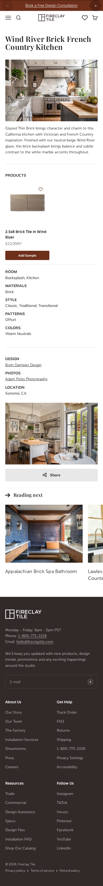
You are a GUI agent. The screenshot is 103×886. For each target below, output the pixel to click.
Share (55, 475)
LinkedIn (64, 848)
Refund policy (70, 870)
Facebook (65, 830)
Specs (10, 821)
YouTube (64, 839)
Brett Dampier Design (23, 365)
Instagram (65, 793)
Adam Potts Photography (26, 379)
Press (9, 758)
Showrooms (15, 748)
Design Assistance (20, 812)
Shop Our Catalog (20, 848)
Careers (11, 767)
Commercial (15, 802)
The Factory (15, 730)
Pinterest (64, 821)
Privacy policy (15, 870)
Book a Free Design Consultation (51, 5)
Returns (63, 730)
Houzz (62, 812)
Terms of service (42, 870)
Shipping (64, 739)
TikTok (62, 802)
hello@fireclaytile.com (34, 641)
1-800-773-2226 (32, 636)
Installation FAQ (18, 839)
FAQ (60, 721)
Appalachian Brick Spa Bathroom (41, 571)
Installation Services (21, 739)
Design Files (15, 830)
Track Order (67, 712)
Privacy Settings (70, 758)
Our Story (13, 712)
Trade (10, 793)
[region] (51, 5)
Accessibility (67, 767)
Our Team (13, 721)
